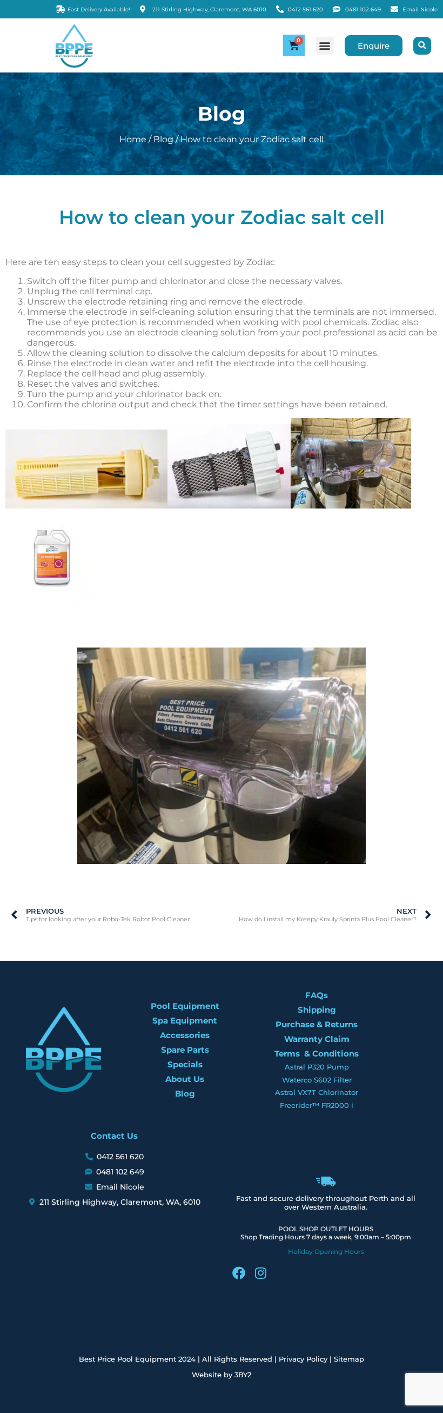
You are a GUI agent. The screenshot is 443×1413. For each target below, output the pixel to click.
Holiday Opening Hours (326, 1251)
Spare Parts (185, 1050)
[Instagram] (260, 1273)
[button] (325, 46)
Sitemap (349, 1359)
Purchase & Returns (317, 1024)
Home (132, 139)
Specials (185, 1064)
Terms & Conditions (316, 1053)
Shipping (317, 1010)
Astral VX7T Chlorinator (316, 1092)
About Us (184, 1079)
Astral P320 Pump (317, 1066)
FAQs (316, 995)
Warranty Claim (317, 1039)
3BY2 (242, 1374)
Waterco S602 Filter (317, 1079)
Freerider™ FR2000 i (316, 1105)
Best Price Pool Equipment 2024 (137, 1359)
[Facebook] (239, 1273)
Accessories (185, 1035)
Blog (163, 139)
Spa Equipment (184, 1020)
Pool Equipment (185, 1006)
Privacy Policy (303, 1359)
